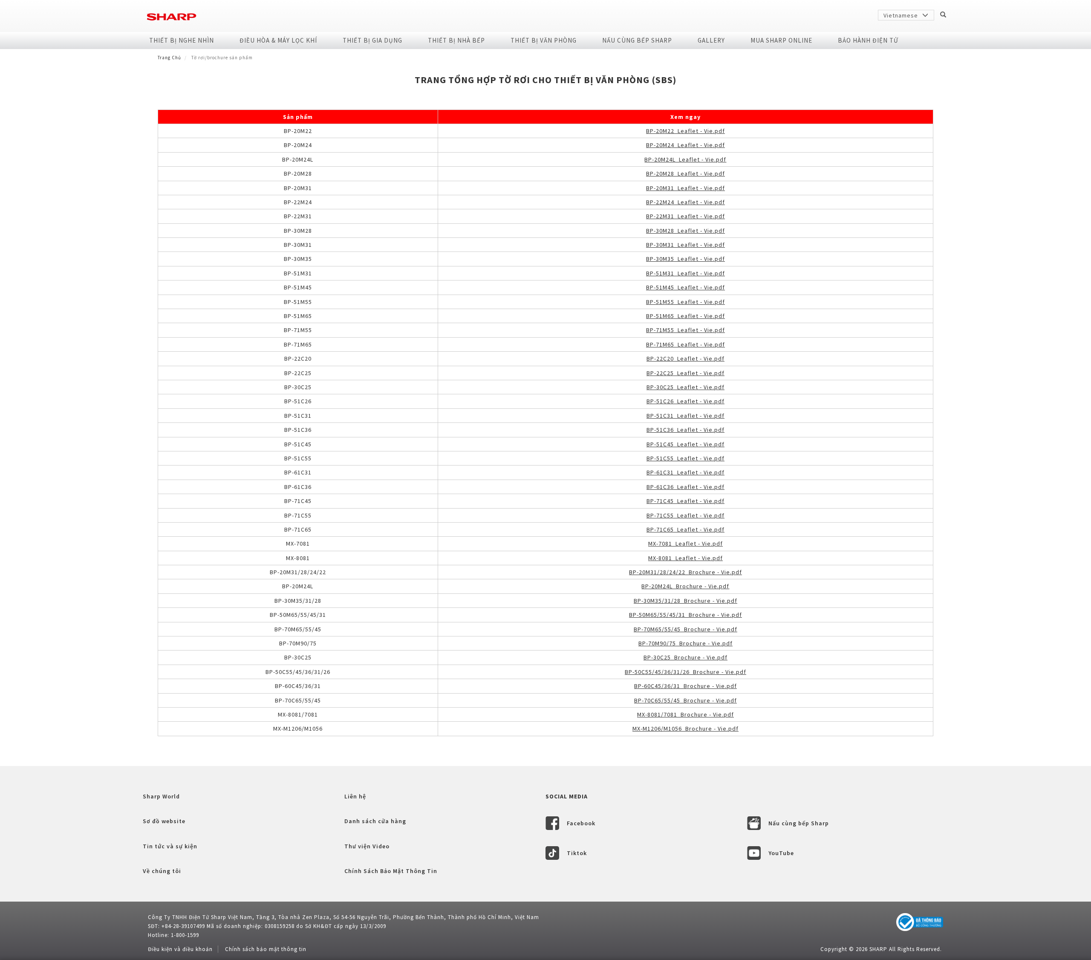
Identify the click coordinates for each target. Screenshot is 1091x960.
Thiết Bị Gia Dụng (372, 40)
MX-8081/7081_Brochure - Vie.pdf (685, 714)
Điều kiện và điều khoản (180, 949)
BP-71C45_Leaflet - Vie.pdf (685, 501)
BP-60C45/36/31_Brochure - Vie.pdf (685, 686)
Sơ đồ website (164, 821)
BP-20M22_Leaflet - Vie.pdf (685, 131)
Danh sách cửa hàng (375, 821)
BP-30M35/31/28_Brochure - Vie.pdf (685, 600)
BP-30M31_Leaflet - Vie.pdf (685, 245)
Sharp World (161, 796)
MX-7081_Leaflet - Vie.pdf (685, 543)
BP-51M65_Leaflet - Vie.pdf (685, 316)
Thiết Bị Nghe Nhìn (181, 40)
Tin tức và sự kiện (170, 846)
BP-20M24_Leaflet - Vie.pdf (685, 145)
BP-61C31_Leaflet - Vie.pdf (685, 472)
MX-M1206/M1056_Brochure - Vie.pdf (685, 728)
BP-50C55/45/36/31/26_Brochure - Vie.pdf (685, 672)
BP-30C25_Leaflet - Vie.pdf (685, 387)
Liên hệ (355, 796)
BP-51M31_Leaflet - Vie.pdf (685, 273)
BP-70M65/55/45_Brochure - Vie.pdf (685, 629)
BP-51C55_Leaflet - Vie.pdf (685, 458)
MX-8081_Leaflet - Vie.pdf (685, 558)
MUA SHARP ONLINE (781, 40)
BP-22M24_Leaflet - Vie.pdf (685, 202)
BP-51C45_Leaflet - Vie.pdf (685, 444)
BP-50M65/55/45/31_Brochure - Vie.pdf (685, 615)
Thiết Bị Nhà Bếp (456, 40)
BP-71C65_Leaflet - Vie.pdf (685, 529)
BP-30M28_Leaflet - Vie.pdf (685, 230)
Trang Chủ (169, 58)
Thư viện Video (367, 846)
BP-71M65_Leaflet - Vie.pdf (685, 344)
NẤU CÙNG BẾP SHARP (637, 40)
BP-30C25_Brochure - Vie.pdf (685, 657)
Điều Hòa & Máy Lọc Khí (278, 40)
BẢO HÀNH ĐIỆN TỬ (868, 40)
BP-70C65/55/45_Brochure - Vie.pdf (685, 700)
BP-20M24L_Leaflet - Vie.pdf (685, 159)
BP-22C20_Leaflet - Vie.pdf (685, 358)
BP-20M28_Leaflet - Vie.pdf (685, 173)
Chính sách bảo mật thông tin (265, 949)
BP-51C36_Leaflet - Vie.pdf (685, 430)
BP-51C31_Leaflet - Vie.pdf (685, 415)
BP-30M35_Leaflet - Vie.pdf (685, 259)
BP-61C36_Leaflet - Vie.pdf (685, 487)
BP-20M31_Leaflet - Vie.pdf (685, 188)
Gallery (711, 40)
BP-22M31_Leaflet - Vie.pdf (685, 216)
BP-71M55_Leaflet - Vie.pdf (685, 330)
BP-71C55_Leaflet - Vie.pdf (685, 515)
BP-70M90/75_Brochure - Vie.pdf (685, 643)
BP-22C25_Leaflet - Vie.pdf (685, 373)
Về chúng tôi (162, 871)
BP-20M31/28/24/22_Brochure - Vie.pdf (685, 572)
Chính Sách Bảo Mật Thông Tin (390, 871)
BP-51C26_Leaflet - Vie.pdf (685, 401)
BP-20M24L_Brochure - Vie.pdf (685, 586)
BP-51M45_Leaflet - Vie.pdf (685, 287)
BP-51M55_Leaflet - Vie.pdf (685, 302)
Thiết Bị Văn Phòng (544, 40)
